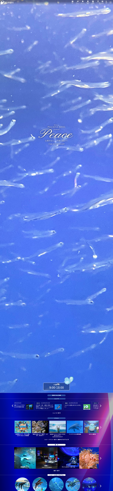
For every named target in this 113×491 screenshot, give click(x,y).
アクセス (98, 2)
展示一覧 (56, 470)
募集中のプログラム (62, 439)
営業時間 (57, 384)
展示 (72, 2)
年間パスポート (93, 3)
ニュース (56, 398)
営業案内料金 (88, 3)
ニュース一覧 (56, 413)
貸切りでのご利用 (56, 395)
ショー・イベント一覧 (49, 439)
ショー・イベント (77, 3)
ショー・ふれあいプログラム (57, 475)
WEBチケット (102, 3)
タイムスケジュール (82, 3)
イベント (56, 418)
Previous (12, 406)
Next (100, 406)
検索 (106, 2)
